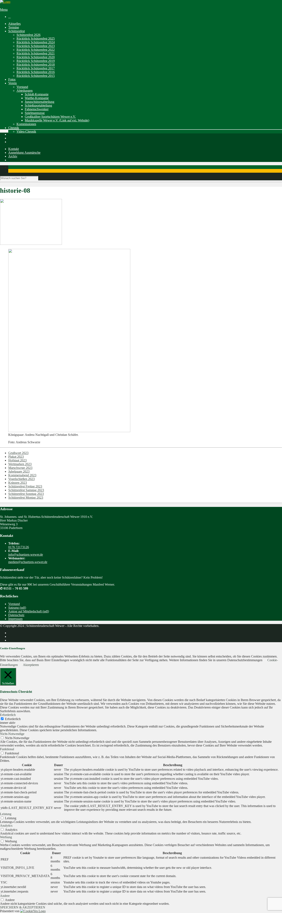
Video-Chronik (26, 131)
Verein (12, 83)
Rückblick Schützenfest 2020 (36, 57)
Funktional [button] (7, 749)
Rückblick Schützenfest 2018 (36, 64)
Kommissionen (26, 124)
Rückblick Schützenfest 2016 (36, 72)
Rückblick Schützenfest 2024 (36, 42)
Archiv (12, 156)
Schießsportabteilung (38, 105)
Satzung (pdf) (17, 607)
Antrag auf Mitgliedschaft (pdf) (28, 611)
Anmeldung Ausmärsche (24, 152)
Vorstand (22, 87)
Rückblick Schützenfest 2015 (36, 75)
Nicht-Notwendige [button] (12, 734)
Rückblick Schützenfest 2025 (36, 38)
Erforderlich (13, 719)
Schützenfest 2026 (28, 35)
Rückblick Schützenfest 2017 (36, 68)
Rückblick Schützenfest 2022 (36, 49)
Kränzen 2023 (17, 482)
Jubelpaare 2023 (19, 471)
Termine (13, 27)
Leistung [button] (5, 814)
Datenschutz (16, 615)
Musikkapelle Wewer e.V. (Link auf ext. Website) (57, 120)
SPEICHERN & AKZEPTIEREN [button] (22, 907)
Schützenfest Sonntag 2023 (26, 494)
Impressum (15, 619)
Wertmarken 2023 (20, 464)
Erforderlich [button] (8, 715)
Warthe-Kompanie (37, 98)
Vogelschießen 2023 (21, 479)
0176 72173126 (18, 547)
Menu (4, 9)
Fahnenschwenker (37, 109)
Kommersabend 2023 (22, 475)
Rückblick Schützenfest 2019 (36, 61)
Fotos (11, 79)
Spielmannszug (35, 113)
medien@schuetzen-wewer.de (27, 562)
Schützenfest (16, 31)
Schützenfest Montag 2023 (25, 497)
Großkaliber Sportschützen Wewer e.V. (50, 116)
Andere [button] (5, 896)
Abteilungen (25, 90)
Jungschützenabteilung (39, 101)
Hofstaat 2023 (17, 460)
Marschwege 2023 (20, 468)
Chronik (13, 128)
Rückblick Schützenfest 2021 (36, 53)
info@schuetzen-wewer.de (25, 554)
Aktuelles (14, 23)
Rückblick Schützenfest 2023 (36, 46)
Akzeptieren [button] (31, 665)
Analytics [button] (6, 825)
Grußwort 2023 (18, 453)
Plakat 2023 (16, 456)
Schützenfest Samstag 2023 (26, 490)
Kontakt (13, 149)
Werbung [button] (6, 837)
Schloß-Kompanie (37, 94)
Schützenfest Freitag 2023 (25, 486)
